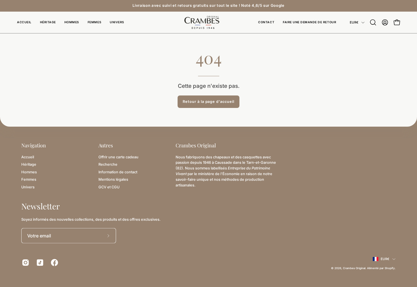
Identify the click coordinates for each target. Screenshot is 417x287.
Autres (105, 145)
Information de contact (117, 172)
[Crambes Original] (208, 22)
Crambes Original (354, 268)
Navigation (33, 145)
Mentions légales (113, 179)
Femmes (28, 179)
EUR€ (354, 22)
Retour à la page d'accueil (208, 101)
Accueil (27, 157)
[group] (208, 5)
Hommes (29, 172)
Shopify (390, 268)
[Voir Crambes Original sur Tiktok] (39, 262)
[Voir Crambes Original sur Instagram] (24, 262)
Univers (28, 187)
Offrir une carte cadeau (118, 157)
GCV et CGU (108, 187)
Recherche (107, 164)
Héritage (28, 164)
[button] (117, 22)
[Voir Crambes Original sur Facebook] (53, 262)
